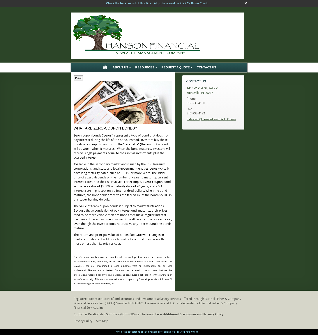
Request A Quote (175, 67)
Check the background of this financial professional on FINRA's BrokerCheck (157, 3)
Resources (144, 67)
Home (105, 67)
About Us (120, 67)
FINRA (132, 303)
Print (78, 78)
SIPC (140, 303)
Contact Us (206, 67)
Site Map (102, 321)
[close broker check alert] (245, 3)
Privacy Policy (83, 321)
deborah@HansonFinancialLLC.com (211, 119)
